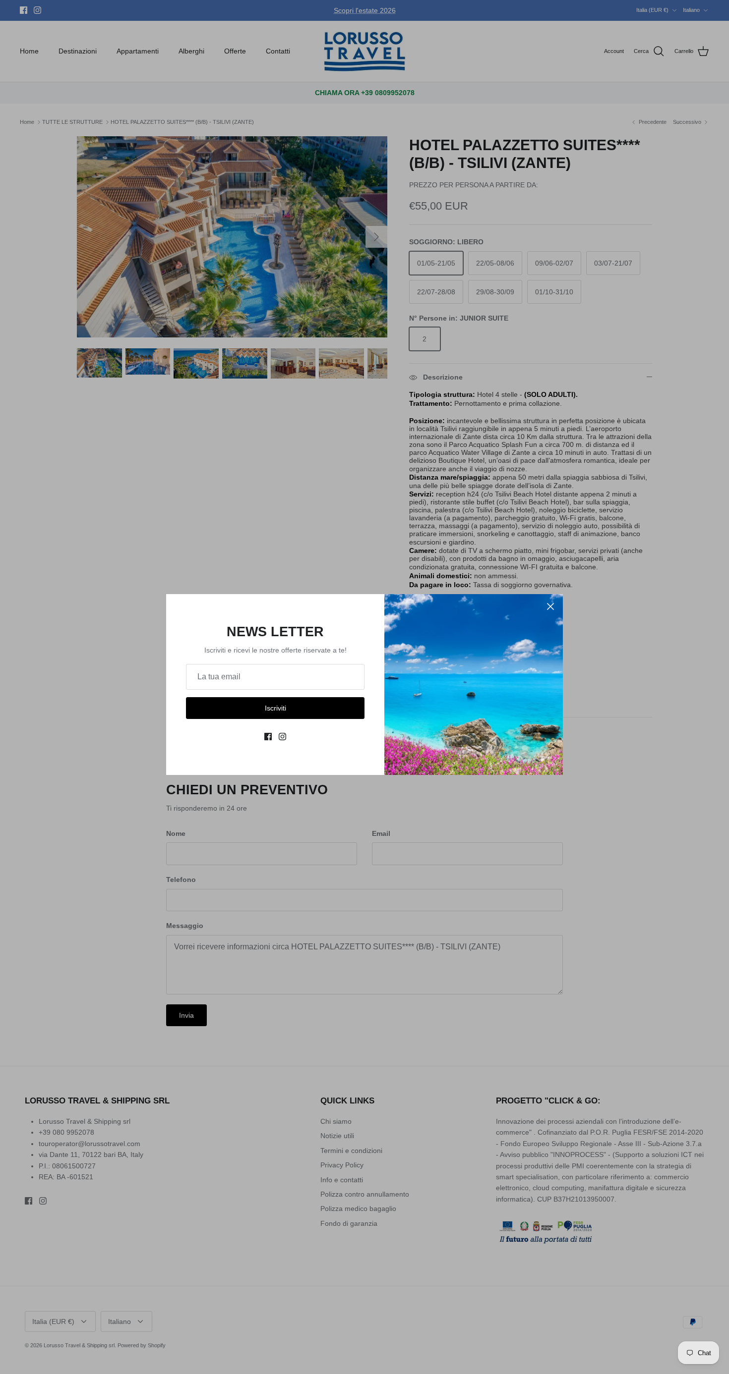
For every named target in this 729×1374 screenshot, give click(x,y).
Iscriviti (275, 708)
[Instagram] (282, 736)
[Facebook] (268, 736)
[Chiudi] (550, 606)
